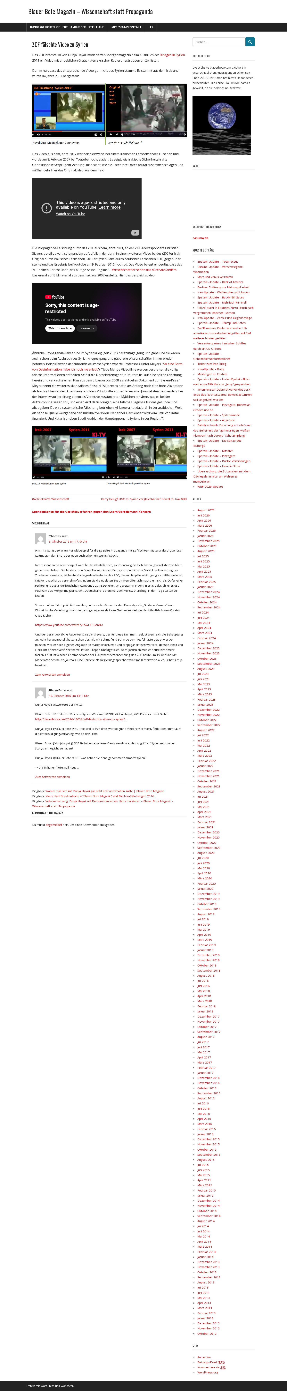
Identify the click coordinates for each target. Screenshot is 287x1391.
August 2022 (206, 730)
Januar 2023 (205, 704)
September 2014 (208, 1216)
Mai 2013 (203, 1298)
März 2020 (204, 878)
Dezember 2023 (208, 648)
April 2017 (204, 1057)
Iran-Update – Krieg (210, 369)
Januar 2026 (205, 536)
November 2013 (208, 1267)
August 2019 (206, 914)
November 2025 (208, 541)
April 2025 (204, 571)
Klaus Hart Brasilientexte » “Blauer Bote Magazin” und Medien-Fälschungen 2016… (100, 796)
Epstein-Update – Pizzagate (216, 456)
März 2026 (204, 525)
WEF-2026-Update (210, 486)
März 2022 (204, 755)
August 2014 (206, 1221)
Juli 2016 (203, 1103)
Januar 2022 (205, 766)
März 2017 (204, 1062)
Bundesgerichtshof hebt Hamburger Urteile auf (67, 27)
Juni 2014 (203, 1231)
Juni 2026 (203, 515)
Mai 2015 (203, 1175)
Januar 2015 (205, 1195)
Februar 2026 (206, 530)
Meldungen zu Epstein (212, 374)
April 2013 (204, 1303)
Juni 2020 (203, 863)
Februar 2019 (206, 945)
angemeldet (54, 825)
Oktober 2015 (207, 1149)
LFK (151, 27)
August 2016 (206, 1098)
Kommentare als (211, 1367)
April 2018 (204, 996)
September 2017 (208, 1032)
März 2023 (204, 694)
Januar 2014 (205, 1257)
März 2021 (204, 817)
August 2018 (206, 975)
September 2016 (208, 1093)
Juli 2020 (203, 858)
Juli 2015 (203, 1165)
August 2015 (206, 1160)
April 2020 (204, 873)
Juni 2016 (203, 1108)
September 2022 (208, 725)
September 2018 (208, 970)
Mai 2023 (203, 684)
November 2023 (208, 653)
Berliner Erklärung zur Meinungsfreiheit (223, 287)
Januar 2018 (205, 1011)
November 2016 (208, 1083)
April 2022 (204, 750)
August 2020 (206, 853)
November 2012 (208, 1328)
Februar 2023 (206, 699)
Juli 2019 (203, 919)
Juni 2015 (203, 1170)
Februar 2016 (206, 1129)
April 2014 (204, 1241)
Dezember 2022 (208, 709)
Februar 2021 (206, 822)
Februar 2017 (206, 1068)
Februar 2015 (206, 1190)
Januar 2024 (205, 643)
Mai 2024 (203, 623)
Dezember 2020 (208, 832)
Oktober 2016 (207, 1088)
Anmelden (204, 1357)
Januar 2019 (205, 950)
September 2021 (208, 786)
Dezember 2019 (208, 894)
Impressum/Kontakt (126, 27)
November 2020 (208, 837)
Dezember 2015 (208, 1139)
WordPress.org (207, 1372)
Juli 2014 (203, 1226)
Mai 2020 (203, 868)
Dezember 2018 (208, 955)
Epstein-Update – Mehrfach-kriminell (221, 302)
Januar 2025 (205, 587)
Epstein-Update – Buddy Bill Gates (220, 297)
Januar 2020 (205, 889)
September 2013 (208, 1277)
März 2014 (204, 1246)
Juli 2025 (203, 556)
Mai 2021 (203, 807)
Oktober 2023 (207, 658)
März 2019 (204, 940)
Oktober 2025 (207, 546)
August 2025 (206, 551)
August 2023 (206, 669)
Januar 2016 (205, 1134)
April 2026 (204, 520)
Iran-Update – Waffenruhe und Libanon (223, 292)
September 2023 (208, 663)
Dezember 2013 (208, 1262)
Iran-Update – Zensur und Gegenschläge (224, 318)
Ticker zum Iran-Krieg (211, 364)
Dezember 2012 (208, 1323)
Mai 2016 (203, 1114)
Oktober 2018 (207, 965)
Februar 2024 (206, 638)
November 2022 (208, 715)
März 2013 (204, 1308)
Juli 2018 (203, 980)
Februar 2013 (206, 1313)
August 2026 (206, 510)
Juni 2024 (203, 618)
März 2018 (204, 1001)
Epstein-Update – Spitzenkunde (218, 415)
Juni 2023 (203, 679)
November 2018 (208, 960)
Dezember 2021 (208, 771)
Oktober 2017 (207, 1027)
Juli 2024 (203, 612)
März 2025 (204, 577)
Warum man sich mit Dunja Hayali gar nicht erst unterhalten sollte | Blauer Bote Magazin (104, 791)
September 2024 (208, 607)
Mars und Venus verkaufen (215, 277)
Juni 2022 (203, 740)
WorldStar (67, 1386)
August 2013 (206, 1282)
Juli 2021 (203, 796)
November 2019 (208, 899)
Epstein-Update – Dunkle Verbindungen (223, 461)
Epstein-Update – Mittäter (215, 451)
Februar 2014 (206, 1252)
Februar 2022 (206, 761)
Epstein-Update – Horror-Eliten (218, 466)
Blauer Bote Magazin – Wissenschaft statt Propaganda (90, 11)
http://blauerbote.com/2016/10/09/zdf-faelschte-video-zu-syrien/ (80, 719)
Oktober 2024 (207, 602)
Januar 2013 (205, 1318)
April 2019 (204, 934)
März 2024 (204, 633)
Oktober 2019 (207, 904)
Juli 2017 (203, 1042)
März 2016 (204, 1124)
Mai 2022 (203, 745)
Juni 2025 (203, 561)
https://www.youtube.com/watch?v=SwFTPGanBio (69, 625)
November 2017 (208, 1021)
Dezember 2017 (208, 1016)
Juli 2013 (203, 1287)
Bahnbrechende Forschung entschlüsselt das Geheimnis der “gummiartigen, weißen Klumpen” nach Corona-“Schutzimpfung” (222, 430)
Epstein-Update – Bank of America (220, 282)
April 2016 (204, 1119)
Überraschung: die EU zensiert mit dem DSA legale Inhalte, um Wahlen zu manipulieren (221, 476)
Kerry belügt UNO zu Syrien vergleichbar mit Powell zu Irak (140, 499)
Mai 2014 (203, 1236)
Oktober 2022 (207, 720)
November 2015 (208, 1144)
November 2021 (208, 776)
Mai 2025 (203, 566)
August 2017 (206, 1037)
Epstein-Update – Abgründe (216, 420)
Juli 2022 (203, 735)
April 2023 (204, 689)
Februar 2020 (206, 883)
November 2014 (208, 1205)
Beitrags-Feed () (211, 1362)
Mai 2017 (203, 1052)
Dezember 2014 (208, 1200)
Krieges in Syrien (172, 55)
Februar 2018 (206, 1006)
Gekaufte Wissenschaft (53, 499)
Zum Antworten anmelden (52, 674)
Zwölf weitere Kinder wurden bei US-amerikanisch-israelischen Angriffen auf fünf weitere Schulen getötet (222, 333)
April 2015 (204, 1180)
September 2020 (208, 848)
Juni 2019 (203, 924)
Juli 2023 (203, 674)
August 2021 (206, 791)
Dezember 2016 (208, 1078)
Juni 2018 (203, 986)
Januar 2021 (205, 827)
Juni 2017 (203, 1047)
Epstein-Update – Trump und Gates (221, 323)
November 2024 (208, 597)
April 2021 (204, 812)
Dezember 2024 (208, 592)
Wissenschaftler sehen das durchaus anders (144, 270)
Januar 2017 (205, 1073)
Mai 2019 (203, 929)
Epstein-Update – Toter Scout (217, 261)
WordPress (47, 1386)
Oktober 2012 (207, 1333)
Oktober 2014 (207, 1211)
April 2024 (204, 628)
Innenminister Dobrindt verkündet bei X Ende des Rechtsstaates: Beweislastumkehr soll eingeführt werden (223, 394)
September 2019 (208, 909)
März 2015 (204, 1185)
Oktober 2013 (207, 1272)
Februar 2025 (206, 582)
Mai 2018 (203, 991)
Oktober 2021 (207, 781)
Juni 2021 (203, 802)
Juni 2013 (203, 1293)
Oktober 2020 (207, 843)
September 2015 (208, 1154)
